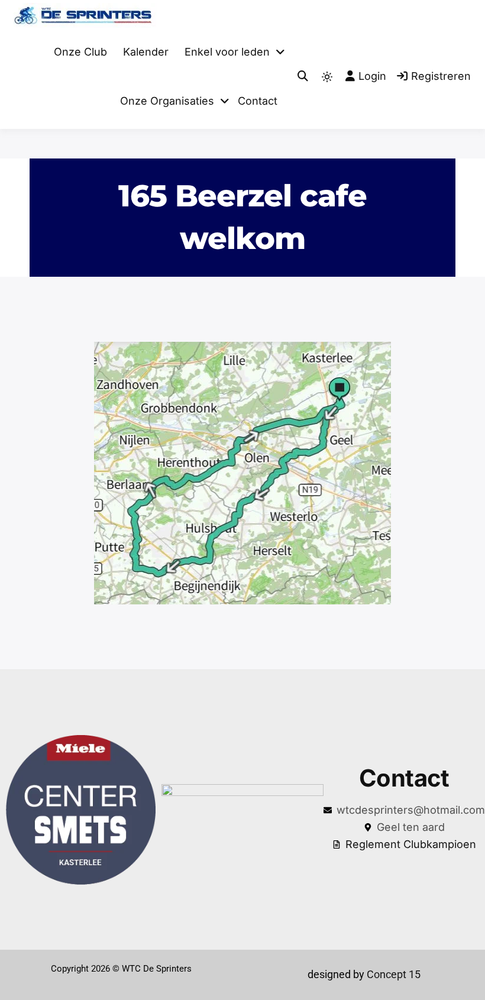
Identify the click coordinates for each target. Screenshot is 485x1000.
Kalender (146, 52)
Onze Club (80, 52)
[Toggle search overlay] (303, 76)
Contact (257, 101)
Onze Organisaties (167, 101)
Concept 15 (392, 974)
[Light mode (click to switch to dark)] (327, 76)
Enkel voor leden (227, 52)
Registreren (441, 76)
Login (372, 76)
